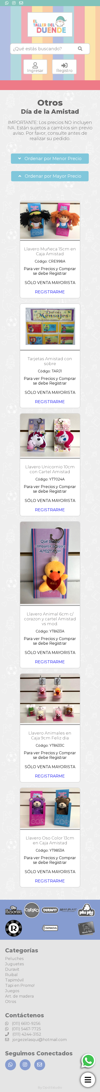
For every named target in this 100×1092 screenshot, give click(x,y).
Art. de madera (19, 996)
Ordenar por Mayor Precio (52, 176)
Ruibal (11, 974)
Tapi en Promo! (19, 985)
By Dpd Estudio (50, 1087)
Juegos (12, 991)
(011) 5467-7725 (26, 1029)
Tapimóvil (14, 980)
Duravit (12, 969)
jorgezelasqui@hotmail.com (39, 1039)
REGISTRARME (50, 292)
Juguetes (14, 964)
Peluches (14, 958)
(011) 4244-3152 (26, 1034)
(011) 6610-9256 (25, 1023)
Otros (10, 1001)
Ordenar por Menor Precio (52, 158)
